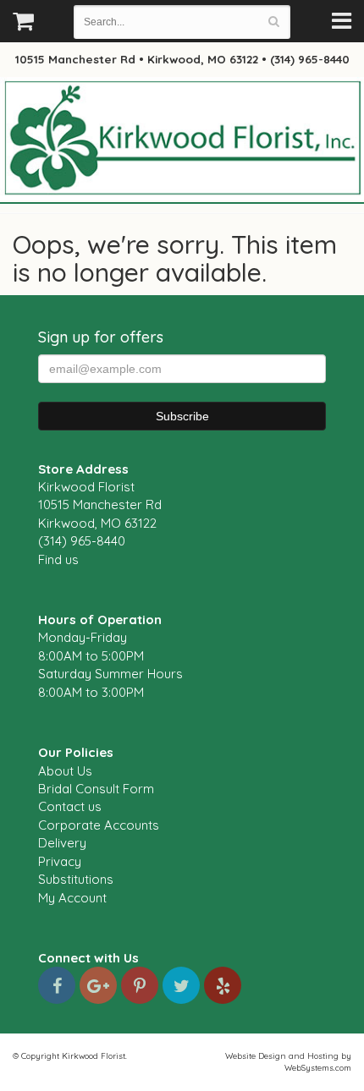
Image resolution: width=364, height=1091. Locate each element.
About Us (65, 771)
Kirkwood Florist (182, 138)
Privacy (59, 861)
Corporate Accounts (98, 825)
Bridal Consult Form (96, 789)
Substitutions (75, 879)
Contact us (70, 806)
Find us (58, 559)
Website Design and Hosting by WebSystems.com (288, 1061)
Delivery (62, 843)
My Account (72, 898)
